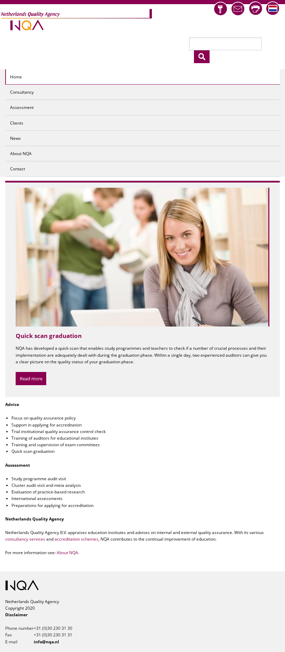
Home (16, 77)
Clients (16, 123)
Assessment (22, 107)
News (15, 138)
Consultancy (22, 92)
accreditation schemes (76, 539)
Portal (220, 9)
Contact (17, 169)
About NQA (21, 153)
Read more (31, 385)
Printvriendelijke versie (255, 8)
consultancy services (25, 539)
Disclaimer (16, 615)
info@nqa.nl (238, 9)
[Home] (77, 19)
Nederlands (273, 8)
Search (202, 56)
